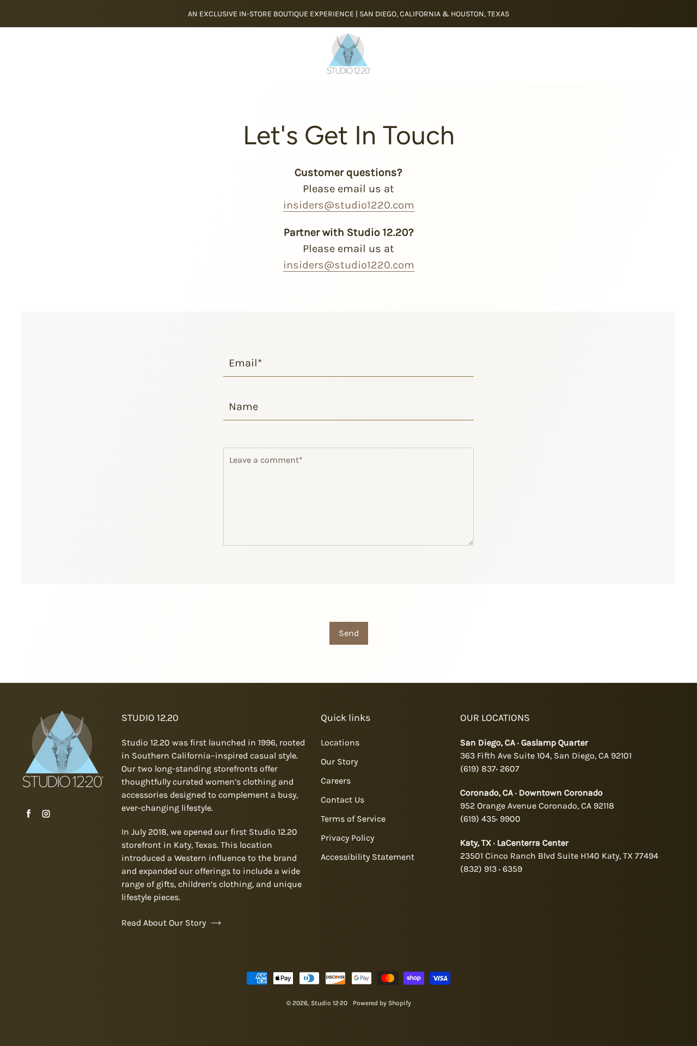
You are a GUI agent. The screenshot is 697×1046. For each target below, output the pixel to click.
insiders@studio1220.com (348, 205)
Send (349, 633)
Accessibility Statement (367, 857)
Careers (336, 780)
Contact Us (342, 799)
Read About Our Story (163, 922)
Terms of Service (353, 818)
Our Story (339, 761)
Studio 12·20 (329, 1003)
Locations (340, 742)
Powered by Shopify (382, 1003)
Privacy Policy (347, 838)
